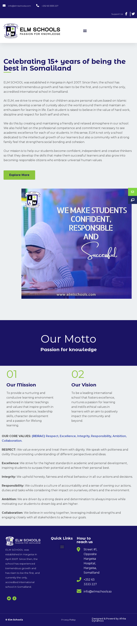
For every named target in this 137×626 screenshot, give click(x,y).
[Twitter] (9, 598)
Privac (68, 619)
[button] (85, 31)
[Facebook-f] (14, 598)
